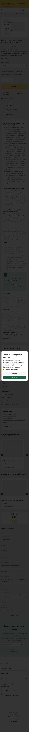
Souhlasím (14, 377)
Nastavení (14, 373)
